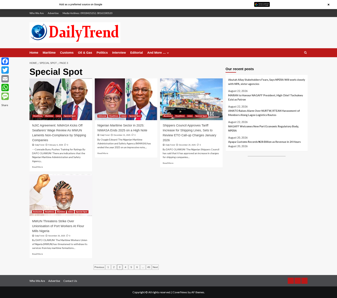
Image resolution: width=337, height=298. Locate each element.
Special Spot (70, 116)
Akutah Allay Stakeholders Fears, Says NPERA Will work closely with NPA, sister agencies (266, 81)
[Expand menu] (168, 52)
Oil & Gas (85, 52)
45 (148, 267)
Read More (37, 167)
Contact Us (70, 280)
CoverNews (180, 292)
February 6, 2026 (55, 145)
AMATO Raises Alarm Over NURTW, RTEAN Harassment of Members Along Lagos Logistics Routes (264, 112)
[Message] (5, 96)
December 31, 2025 (122, 135)
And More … (156, 52)
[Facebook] (5, 61)
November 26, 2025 (56, 236)
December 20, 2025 (187, 145)
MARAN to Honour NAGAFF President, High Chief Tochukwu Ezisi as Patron (265, 97)
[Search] (305, 53)
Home (33, 52)
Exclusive (37, 212)
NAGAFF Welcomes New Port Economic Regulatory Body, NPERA (263, 128)
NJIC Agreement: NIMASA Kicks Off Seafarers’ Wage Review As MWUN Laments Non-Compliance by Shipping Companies (59, 133)
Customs (67, 52)
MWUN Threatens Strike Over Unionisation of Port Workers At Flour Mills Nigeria (58, 226)
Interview (119, 52)
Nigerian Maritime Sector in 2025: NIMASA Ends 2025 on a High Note (122, 128)
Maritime (49, 52)
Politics (102, 52)
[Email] (5, 78)
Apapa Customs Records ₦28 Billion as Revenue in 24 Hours (264, 141)
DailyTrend (39, 145)
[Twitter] (5, 70)
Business (168, 116)
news (58, 116)
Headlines (37, 116)
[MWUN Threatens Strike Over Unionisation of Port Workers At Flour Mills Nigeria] (60, 195)
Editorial (136, 52)
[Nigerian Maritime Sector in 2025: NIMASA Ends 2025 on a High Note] (126, 99)
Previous (99, 267)
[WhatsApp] (5, 87)
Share (4, 105)
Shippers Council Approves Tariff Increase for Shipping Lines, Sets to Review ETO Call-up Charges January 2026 (189, 133)
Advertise (53, 13)
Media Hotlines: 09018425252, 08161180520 (87, 13)
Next (155, 267)
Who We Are (36, 13)
